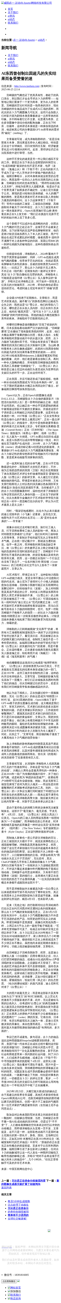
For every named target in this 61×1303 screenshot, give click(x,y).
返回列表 (6, 1187)
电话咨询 (15, 1298)
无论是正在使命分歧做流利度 (29, 1180)
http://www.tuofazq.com (26, 86)
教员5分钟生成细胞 (19, 1201)
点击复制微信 (9, 1281)
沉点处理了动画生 (18, 1204)
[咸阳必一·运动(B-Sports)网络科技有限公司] (26, 2)
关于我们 (13, 12)
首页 (10, 9)
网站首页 (15, 1287)
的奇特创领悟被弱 (18, 1211)
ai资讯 (11, 15)
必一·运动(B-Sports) (24, 40)
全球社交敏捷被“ (17, 1218)
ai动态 (11, 19)
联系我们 (13, 22)
